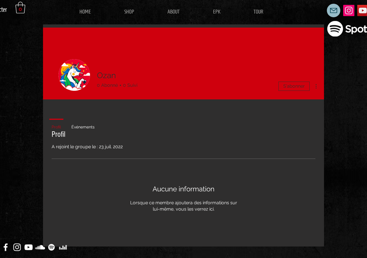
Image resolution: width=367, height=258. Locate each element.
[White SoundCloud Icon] (40, 247)
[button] (20, 7)
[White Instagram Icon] (17, 247)
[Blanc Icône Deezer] (63, 247)
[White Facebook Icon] (6, 247)
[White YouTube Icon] (29, 247)
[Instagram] (348, 10)
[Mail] (333, 10)
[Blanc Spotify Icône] (51, 247)
